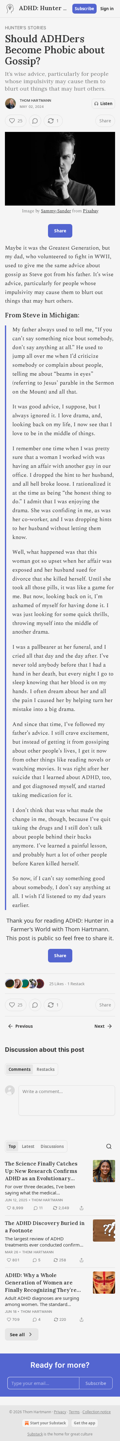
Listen (106, 103)
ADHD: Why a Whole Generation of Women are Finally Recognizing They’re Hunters (41, 1283)
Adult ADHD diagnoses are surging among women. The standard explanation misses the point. (42, 1301)
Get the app (84, 1423)
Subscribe (84, 8)
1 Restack (76, 983)
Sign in (107, 8)
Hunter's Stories (25, 27)
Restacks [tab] (45, 1069)
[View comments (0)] (35, 121)
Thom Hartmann (35, 100)
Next (99, 1026)
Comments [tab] (19, 1069)
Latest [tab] (28, 1146)
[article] (60, 1186)
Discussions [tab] (52, 1146)
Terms (74, 1411)
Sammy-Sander (56, 210)
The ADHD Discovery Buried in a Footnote (45, 1227)
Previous (24, 1026)
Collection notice (96, 1411)
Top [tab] (12, 1146)
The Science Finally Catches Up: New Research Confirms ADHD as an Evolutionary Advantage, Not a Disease (41, 1171)
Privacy (60, 1411)
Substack (35, 1434)
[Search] (109, 1146)
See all (17, 1334)
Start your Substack (48, 1423)
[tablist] (31, 1069)
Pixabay (90, 210)
